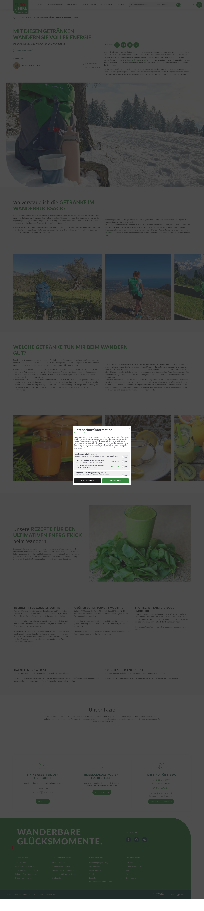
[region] (102, 464)
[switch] (125, 457)
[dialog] (102, 455)
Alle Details (115, 461)
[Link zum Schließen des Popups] (129, 429)
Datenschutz (87, 433)
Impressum (77, 433)
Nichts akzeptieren (87, 481)
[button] (123, 457)
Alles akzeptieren (115, 481)
